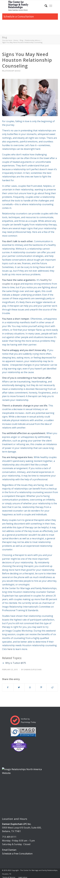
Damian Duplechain (32, 669)
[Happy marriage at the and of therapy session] (30, 97)
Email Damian (9, 849)
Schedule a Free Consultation (17, 853)
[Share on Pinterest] (41, 687)
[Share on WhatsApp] (30, 687)
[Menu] (50, 5)
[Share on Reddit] (52, 687)
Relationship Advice (11, 71)
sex (19, 263)
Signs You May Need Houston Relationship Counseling (27, 60)
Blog (4, 37)
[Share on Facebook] (7, 687)
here (9, 649)
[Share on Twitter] (19, 687)
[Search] (44, 5)
